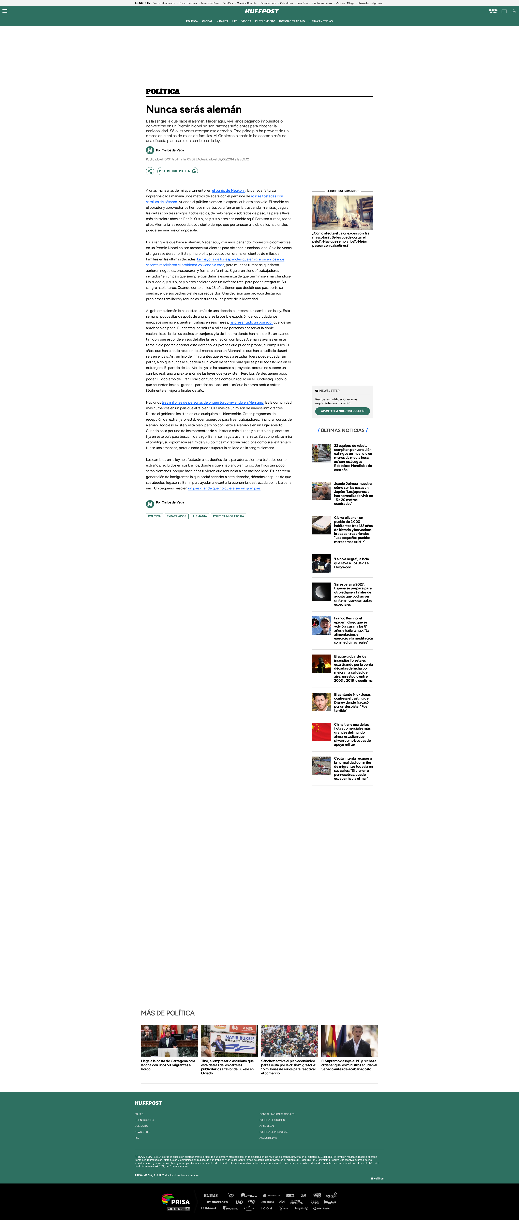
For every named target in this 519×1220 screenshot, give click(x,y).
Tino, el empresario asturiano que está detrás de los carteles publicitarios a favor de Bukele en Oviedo (227, 1067)
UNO (241, 1201)
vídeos (246, 21)
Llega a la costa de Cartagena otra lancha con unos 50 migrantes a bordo (168, 1065)
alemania (199, 516)
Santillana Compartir (273, 1195)
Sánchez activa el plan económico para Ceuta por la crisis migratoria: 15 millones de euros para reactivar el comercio (288, 1067)
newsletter (142, 1132)
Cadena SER (290, 1195)
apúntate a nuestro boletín (343, 411)
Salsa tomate (268, 3)
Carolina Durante (246, 3)
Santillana (251, 1195)
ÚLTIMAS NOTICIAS (321, 21)
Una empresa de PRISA (177, 1199)
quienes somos (144, 1120)
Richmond (211, 1207)
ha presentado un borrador (251, 322)
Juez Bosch (303, 3)
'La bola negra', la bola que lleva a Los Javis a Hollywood (351, 563)
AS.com (303, 1195)
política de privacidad (274, 1132)
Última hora (493, 11)
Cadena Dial (284, 1201)
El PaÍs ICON (268, 1207)
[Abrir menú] (4, 11)
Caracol (332, 1195)
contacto (141, 1125)
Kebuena (328, 1201)
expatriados (176, 516)
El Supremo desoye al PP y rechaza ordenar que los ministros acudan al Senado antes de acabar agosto (349, 1065)
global (207, 21)
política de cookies (272, 1120)
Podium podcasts (250, 1207)
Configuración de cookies (277, 1114)
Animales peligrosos (370, 3)
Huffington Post (219, 1201)
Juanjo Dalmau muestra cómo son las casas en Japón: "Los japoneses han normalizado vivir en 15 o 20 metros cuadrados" (353, 493)
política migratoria (228, 516)
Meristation (322, 1207)
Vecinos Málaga (345, 3)
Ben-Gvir (228, 3)
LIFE (234, 21)
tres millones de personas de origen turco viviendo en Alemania (213, 402)
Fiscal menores (188, 3)
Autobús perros (323, 3)
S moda (285, 1207)
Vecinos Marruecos (164, 3)
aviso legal (267, 1125)
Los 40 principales (232, 1195)
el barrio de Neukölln (228, 190)
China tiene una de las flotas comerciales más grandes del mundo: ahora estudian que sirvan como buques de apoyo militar (352, 734)
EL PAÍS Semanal (298, 1201)
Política (163, 92)
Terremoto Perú (210, 3)
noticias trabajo (292, 21)
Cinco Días (268, 1201)
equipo (139, 1114)
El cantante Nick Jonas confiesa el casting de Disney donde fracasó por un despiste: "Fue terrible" (352, 702)
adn (316, 1195)
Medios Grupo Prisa (177, 1208)
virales (222, 21)
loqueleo (303, 1207)
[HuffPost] (148, 1102)
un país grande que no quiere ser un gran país (224, 488)
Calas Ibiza (286, 3)
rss (137, 1137)
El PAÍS (213, 1195)
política (192, 21)
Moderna (230, 1207)
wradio (253, 1201)
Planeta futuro (313, 1201)
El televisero (265, 21)
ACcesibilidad (268, 1137)
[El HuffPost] (262, 11)
